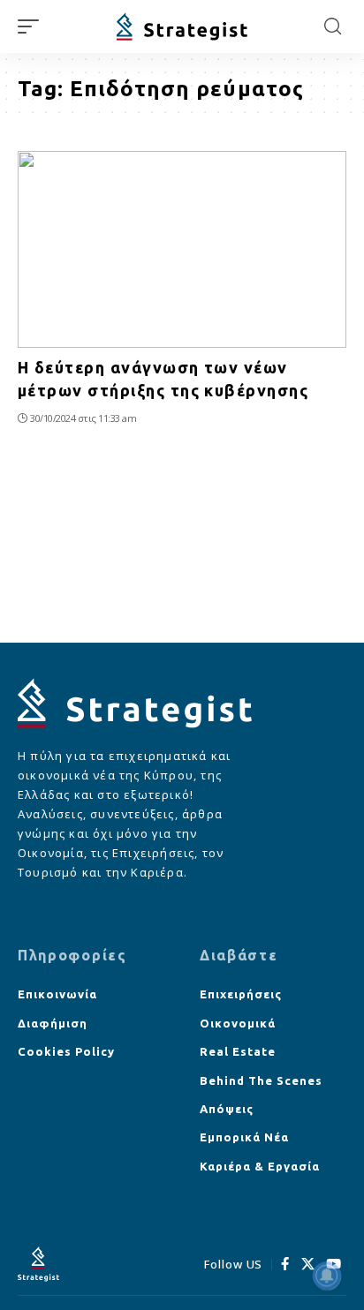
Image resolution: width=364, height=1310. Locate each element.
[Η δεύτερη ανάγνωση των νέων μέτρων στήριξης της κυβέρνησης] (182, 249)
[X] (308, 1264)
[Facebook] (285, 1264)
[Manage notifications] (327, 1275)
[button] (33, 26)
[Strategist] (182, 27)
